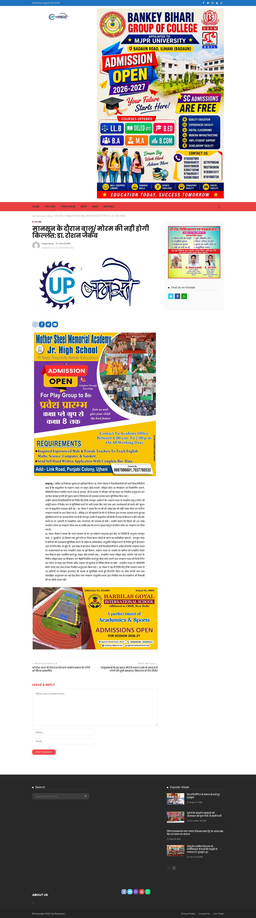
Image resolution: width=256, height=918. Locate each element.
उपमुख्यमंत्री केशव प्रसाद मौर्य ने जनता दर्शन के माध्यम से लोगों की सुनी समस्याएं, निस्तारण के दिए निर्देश (129, 669)
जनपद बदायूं (68, 206)
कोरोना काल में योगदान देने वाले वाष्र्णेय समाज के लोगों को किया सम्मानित (61, 669)
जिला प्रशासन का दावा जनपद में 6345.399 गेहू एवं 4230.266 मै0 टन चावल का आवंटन (195, 833)
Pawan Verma (48, 243)
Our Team (219, 913)
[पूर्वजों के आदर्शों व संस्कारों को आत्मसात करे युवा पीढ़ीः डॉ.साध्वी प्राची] (175, 817)
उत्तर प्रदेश (50, 206)
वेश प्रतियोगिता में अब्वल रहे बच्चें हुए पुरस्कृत (203, 796)
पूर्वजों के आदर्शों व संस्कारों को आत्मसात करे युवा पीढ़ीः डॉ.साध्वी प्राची (204, 814)
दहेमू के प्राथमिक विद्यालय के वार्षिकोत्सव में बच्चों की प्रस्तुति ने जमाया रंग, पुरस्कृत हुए (202, 849)
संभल (95, 206)
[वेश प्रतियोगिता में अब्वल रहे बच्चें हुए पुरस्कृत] (175, 799)
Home (35, 206)
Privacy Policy (188, 913)
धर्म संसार (108, 206)
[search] (219, 206)
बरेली (83, 206)
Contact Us (204, 913)
